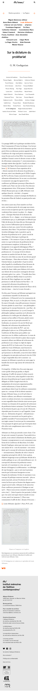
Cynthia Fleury (18, 91)
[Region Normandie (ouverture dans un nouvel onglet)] (19, 679)
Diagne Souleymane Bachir (25, 108)
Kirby (9, 662)
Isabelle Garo (7, 103)
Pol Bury (26, 27)
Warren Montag (10, 88)
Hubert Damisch (9, 32)
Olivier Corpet (13, 114)
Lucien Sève (9, 91)
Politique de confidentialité (10, 658)
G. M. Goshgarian (11, 108)
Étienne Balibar (19, 100)
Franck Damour (9, 83)
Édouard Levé (12, 40)
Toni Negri (19, 88)
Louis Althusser (26, 22)
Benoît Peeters (28, 91)
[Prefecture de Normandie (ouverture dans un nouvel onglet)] (19, 670)
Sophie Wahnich (8, 94)
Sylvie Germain (9, 86)
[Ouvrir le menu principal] (3, 2)
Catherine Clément (9, 30)
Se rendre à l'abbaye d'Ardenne (11, 652)
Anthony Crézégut (30, 100)
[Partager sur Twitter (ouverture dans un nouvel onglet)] (3, 568)
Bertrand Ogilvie (18, 80)
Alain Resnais (25, 42)
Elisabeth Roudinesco (28, 103)
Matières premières (14, 13)
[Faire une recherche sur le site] (34, 2)
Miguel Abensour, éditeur (17, 20)
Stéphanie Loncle (7, 100)
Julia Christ (18, 86)
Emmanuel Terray (9, 97)
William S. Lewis (22, 111)
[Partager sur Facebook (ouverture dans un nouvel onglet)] (4, 568)
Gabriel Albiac (7, 106)
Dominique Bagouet (13, 27)
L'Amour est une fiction (13, 25)
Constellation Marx (26, 30)
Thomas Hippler (7, 80)
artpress (28, 25)
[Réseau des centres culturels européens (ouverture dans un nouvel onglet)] (19, 685)
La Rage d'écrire (11, 42)
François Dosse (17, 103)
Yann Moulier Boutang (29, 106)
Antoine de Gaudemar (12, 77)
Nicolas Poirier (17, 106)
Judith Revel (32, 111)
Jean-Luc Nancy (29, 83)
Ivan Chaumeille (30, 94)
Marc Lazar (19, 97)
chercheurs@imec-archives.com (12, 612)
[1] (6, 168)
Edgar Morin (24, 40)
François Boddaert (28, 86)
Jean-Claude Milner (24, 114)
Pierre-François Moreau (26, 77)
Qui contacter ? (7, 655)
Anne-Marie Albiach (10, 22)
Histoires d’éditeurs (25, 32)
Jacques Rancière (28, 88)
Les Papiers (26, 13)
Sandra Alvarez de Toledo (9, 111)
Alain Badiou (19, 83)
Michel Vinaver (17, 45)
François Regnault (28, 97)
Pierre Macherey (19, 94)
